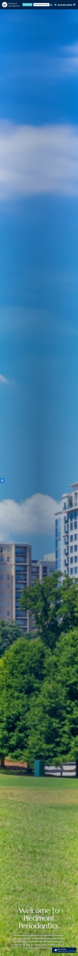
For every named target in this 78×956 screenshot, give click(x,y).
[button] (74, 4)
